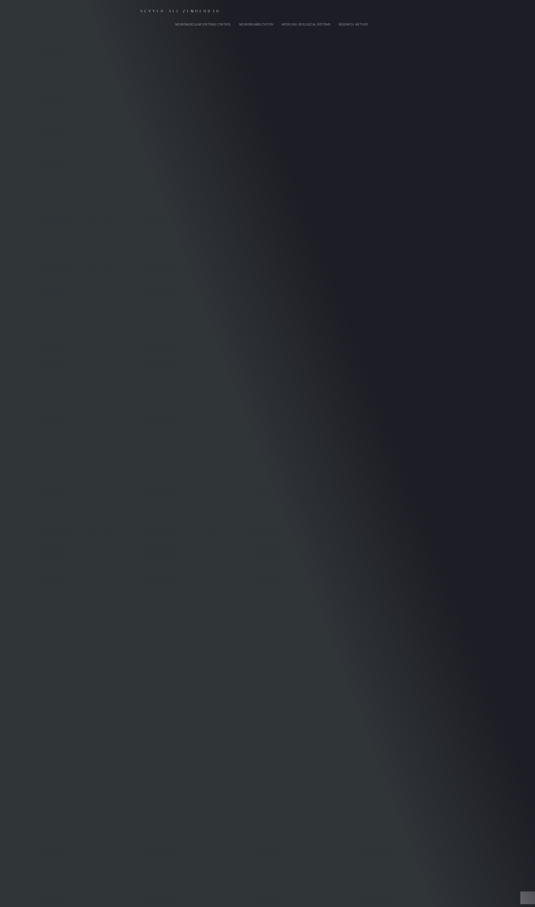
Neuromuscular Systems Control (203, 24)
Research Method (353, 24)
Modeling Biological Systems (306, 24)
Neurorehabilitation (256, 24)
